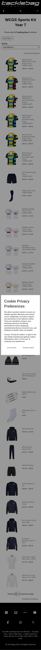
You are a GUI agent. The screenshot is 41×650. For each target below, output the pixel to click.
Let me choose (11, 347)
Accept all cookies (28, 347)
